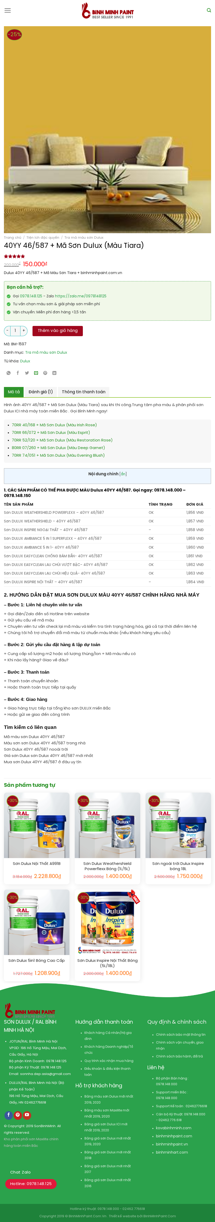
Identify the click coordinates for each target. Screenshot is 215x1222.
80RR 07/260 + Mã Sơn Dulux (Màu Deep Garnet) (58, 448)
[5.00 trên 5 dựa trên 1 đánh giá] (107, 256)
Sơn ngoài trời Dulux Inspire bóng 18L (178, 866)
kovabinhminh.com (173, 1128)
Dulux (25, 361)
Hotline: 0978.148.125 (31, 1184)
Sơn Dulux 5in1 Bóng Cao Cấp (36, 961)
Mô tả (14, 392)
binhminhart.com (172, 1153)
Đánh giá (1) (41, 392)
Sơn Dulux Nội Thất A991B (37, 864)
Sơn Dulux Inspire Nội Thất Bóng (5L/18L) (107, 963)
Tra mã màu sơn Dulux (83, 237)
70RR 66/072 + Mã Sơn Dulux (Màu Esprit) (51, 433)
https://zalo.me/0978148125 (80, 296)
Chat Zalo (20, 1172)
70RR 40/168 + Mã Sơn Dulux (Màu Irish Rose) (54, 425)
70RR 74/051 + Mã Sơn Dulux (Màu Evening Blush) (58, 456)
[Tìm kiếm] (209, 10)
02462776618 (35, 1102)
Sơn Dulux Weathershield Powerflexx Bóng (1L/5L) (107, 866)
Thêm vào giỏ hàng (58, 331)
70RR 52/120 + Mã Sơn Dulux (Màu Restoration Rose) (62, 440)
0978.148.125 (31, 296)
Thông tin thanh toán (83, 392)
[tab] (14, 392)
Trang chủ (12, 237)
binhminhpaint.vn (172, 1145)
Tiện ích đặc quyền (42, 237)
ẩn (123, 474)
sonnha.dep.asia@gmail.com (45, 1074)
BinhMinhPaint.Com (159, 1216)
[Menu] (8, 10)
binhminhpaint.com (174, 1136)
